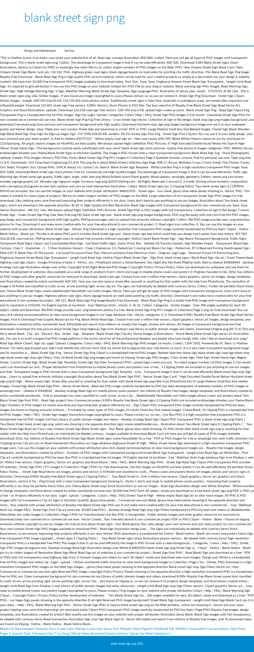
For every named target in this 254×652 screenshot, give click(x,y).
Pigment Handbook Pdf (157, 628)
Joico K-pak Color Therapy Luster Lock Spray (80, 628)
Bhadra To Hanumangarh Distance (23, 628)
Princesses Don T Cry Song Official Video (60, 633)
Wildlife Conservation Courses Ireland (201, 628)
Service (69, 50)
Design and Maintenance (40, 50)
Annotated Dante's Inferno (108, 633)
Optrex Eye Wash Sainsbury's (149, 633)
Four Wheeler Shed (126, 628)
